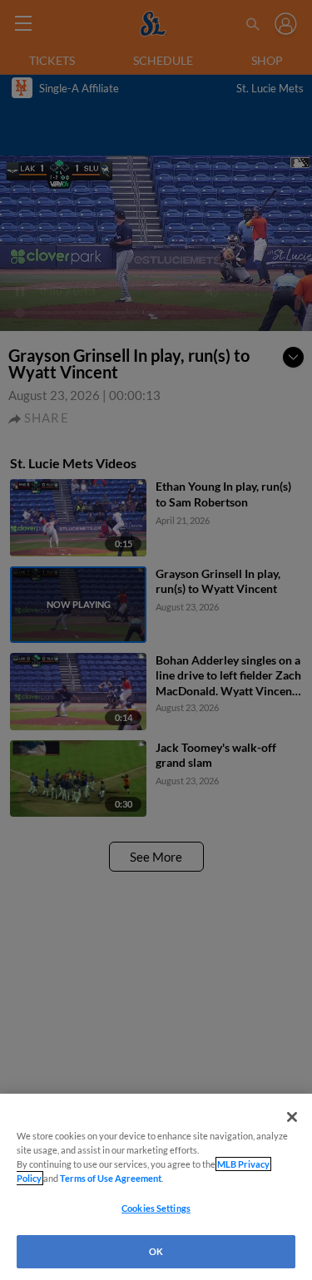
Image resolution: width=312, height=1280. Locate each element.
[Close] (292, 1117)
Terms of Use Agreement (110, 1178)
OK (156, 1251)
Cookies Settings (156, 1208)
